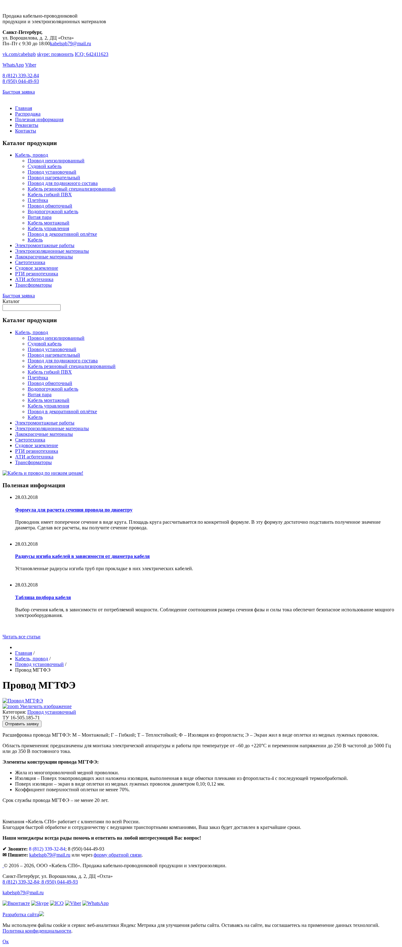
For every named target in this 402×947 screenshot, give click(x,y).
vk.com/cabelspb (19, 54)
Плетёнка (38, 200)
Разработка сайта (21, 914)
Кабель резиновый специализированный (72, 189)
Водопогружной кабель (53, 211)
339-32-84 (21, 75)
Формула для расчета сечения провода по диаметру (74, 509)
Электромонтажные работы (44, 245)
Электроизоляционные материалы (52, 251)
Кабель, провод (31, 155)
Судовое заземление (36, 268)
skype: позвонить (55, 54)
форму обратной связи (118, 855)
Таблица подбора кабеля (43, 597)
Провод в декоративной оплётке (62, 234)
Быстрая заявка (19, 92)
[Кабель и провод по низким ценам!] (43, 473)
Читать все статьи (22, 636)
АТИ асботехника (34, 279)
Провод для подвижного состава (63, 183)
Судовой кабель (45, 166)
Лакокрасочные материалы (44, 256)
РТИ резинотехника (36, 273)
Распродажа (28, 113)
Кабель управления (48, 228)
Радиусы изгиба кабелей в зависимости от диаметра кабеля (82, 556)
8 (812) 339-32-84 (47, 849)
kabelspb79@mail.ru (70, 43)
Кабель (35, 239)
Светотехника (30, 262)
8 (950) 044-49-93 (59, 882)
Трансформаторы (33, 285)
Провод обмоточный (50, 205)
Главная (23, 108)
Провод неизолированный (56, 160)
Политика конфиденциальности (37, 930)
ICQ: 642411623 (91, 54)
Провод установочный (52, 172)
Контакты (25, 130)
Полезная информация (39, 119)
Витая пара (40, 217)
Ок (6, 941)
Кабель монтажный (48, 222)
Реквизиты (26, 125)
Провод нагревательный (54, 177)
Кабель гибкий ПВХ (50, 194)
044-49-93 (21, 81)
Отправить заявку (22, 724)
